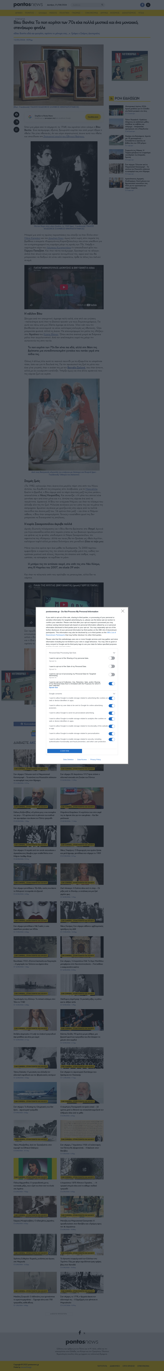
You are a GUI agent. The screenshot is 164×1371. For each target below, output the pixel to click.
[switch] (112, 658)
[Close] (123, 611)
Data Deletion (68, 759)
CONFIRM (64, 751)
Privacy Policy (95, 759)
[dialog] (82, 685)
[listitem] (82, 653)
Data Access (82, 759)
